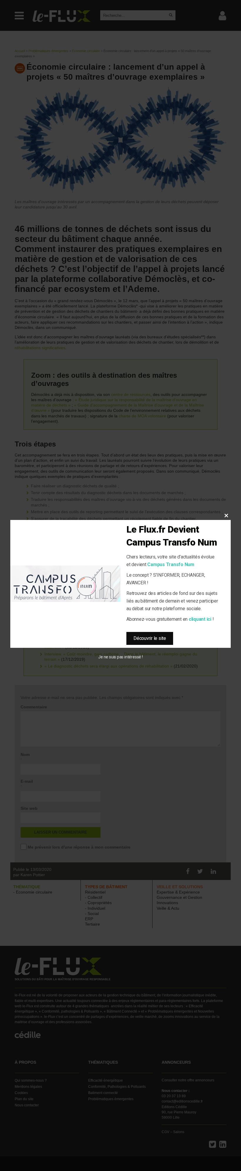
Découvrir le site (149, 638)
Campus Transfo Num (170, 564)
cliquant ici (200, 619)
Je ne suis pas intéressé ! (120, 657)
